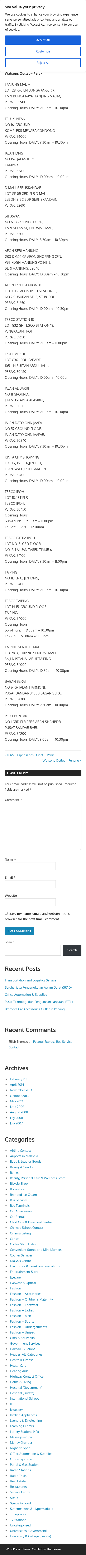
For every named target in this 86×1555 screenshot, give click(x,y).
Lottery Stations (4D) (24, 1432)
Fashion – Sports (22, 1321)
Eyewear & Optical (23, 1283)
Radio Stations (20, 1470)
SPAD (14, 1498)
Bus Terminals (20, 1206)
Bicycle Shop (19, 1184)
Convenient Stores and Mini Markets (36, 1250)
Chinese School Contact (26, 1228)
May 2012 (16, 1101)
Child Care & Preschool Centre (31, 1222)
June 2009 (17, 1107)
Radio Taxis (18, 1476)
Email (10, 877)
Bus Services (19, 1200)
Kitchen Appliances (23, 1415)
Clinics (14, 1239)
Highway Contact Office (26, 1376)
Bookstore (17, 1189)
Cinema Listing (20, 1233)
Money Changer (21, 1443)
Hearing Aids (19, 1371)
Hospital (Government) (26, 1388)
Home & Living (20, 1382)
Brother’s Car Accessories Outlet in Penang (35, 1009)
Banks (14, 1173)
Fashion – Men (20, 1316)
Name (10, 859)
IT (11, 1404)
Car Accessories (21, 1211)
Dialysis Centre (20, 1261)
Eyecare (15, 1277)
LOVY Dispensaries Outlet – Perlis (30, 755)
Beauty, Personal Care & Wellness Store (37, 1178)
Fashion (15, 1288)
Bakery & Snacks (21, 1167)
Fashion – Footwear (24, 1305)
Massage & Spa (21, 1437)
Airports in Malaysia (24, 1156)
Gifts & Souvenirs (22, 1338)
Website (11, 895)
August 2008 (19, 1112)
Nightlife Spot (20, 1448)
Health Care (18, 1366)
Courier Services (21, 1255)
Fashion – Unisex (22, 1332)
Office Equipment (22, 1459)
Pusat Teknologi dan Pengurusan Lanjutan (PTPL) (39, 1002)
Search (9, 942)
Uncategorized (20, 1525)
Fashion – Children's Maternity (31, 1299)
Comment (13, 800)
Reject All (43, 62)
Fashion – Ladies (22, 1310)
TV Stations (18, 1520)
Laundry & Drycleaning (26, 1421)
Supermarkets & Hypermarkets (31, 1509)
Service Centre (20, 1492)
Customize (43, 51)
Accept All (43, 40)
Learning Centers (22, 1426)
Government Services (25, 1343)
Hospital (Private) (22, 1393)
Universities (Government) (28, 1531)
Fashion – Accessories (25, 1294)
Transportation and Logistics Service (30, 980)
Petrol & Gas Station (24, 1465)
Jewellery (16, 1410)
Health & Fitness (21, 1360)
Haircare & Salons (22, 1349)
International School (24, 1398)
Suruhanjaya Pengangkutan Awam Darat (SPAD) (38, 987)
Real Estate (18, 1481)
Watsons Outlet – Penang (61, 760)
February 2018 (19, 1079)
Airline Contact (20, 1151)
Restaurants (18, 1487)
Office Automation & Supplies (26, 995)
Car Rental (17, 1217)
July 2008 (16, 1118)
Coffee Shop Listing (24, 1244)
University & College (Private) (30, 1536)
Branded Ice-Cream (23, 1195)
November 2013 (21, 1090)
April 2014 (17, 1085)
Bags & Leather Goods (25, 1161)
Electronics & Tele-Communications (35, 1266)
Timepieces (18, 1514)
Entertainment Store (24, 1272)
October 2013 (19, 1096)
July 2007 (16, 1123)
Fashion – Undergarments (28, 1327)
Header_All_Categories (26, 1354)
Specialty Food (20, 1503)
